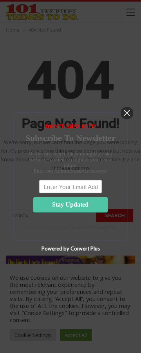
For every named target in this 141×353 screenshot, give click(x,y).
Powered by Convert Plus (71, 248)
